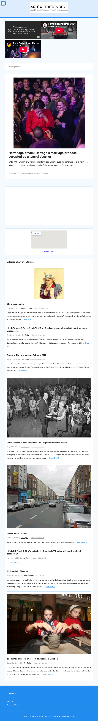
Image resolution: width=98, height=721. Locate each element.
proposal (44, 173)
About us (10, 701)
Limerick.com (49, 7)
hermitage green (26, 173)
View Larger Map (49, 251)
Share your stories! (15, 304)
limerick (37, 173)
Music (13, 173)
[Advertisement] (49, 207)
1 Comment (41, 575)
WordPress (66, 716)
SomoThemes (56, 716)
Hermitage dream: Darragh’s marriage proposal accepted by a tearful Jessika (43, 154)
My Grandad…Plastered (17, 571)
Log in (73, 716)
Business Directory (13, 705)
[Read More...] (28, 319)
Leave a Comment (41, 308)
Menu (5, 2)
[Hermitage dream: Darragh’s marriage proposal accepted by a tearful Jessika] (49, 113)
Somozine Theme (42, 716)
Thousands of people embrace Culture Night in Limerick (32, 658)
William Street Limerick (17, 533)
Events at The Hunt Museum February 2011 (26, 355)
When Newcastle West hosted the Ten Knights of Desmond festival (37, 442)
